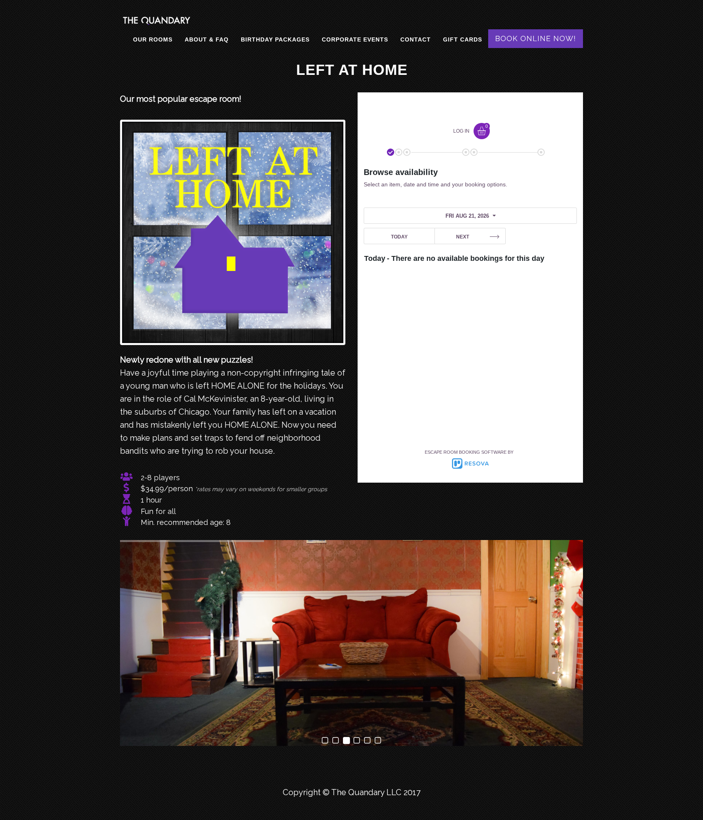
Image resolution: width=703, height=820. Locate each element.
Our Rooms (152, 39)
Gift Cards (462, 39)
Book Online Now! (535, 38)
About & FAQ (207, 39)
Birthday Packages (275, 39)
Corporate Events (355, 39)
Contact (415, 39)
